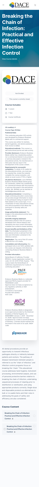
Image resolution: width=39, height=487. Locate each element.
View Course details (10, 59)
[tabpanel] (19, 373)
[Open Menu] (3, 4)
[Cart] (35, 5)
